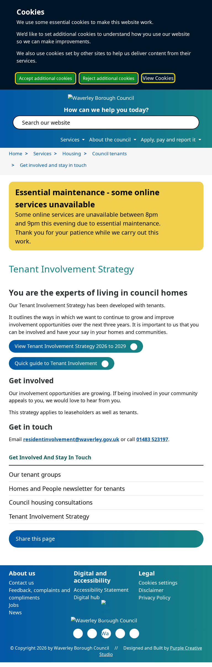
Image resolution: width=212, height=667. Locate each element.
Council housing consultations (50, 502)
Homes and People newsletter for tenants (67, 488)
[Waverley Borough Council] (101, 97)
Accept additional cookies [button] (45, 78)
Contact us (21, 582)
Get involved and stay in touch (53, 165)
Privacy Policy (154, 597)
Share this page (35, 538)
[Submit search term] (188, 122)
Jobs (14, 605)
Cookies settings (158, 582)
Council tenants (109, 153)
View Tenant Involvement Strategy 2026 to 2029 (70, 346)
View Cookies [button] (158, 78)
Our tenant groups (35, 474)
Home (15, 153)
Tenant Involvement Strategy (49, 516)
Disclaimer (151, 590)
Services (42, 153)
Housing (71, 153)
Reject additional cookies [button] (108, 78)
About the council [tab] (110, 139)
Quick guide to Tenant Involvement (56, 363)
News (15, 612)
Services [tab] (70, 139)
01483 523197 (152, 439)
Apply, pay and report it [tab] (169, 139)
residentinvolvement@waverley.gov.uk (71, 439)
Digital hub (87, 597)
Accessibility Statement (101, 589)
